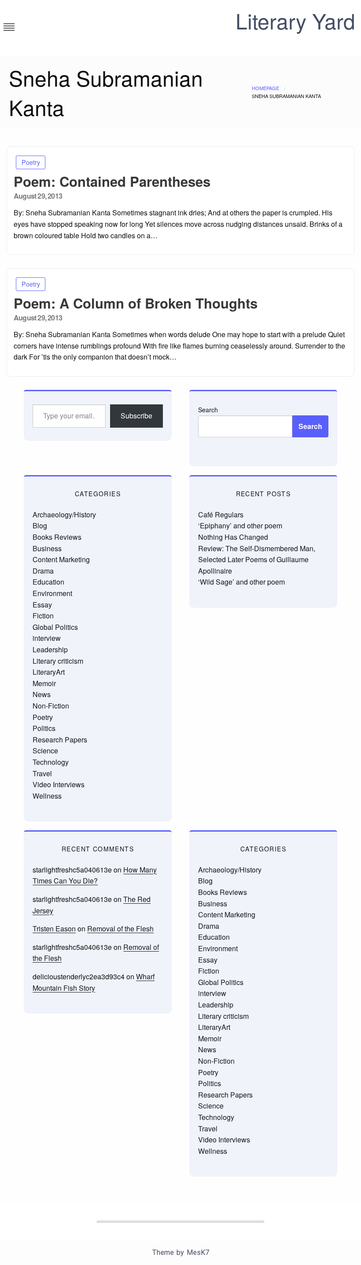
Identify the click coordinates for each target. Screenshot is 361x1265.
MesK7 (198, 1252)
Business (47, 548)
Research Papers (60, 739)
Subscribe (136, 416)
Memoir (44, 683)
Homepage (265, 87)
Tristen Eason (54, 928)
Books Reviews (57, 537)
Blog (40, 525)
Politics (44, 728)
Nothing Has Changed (233, 537)
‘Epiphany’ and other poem (240, 525)
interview (47, 638)
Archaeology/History (64, 514)
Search (208, 409)
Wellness (47, 796)
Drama (43, 571)
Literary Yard (295, 20)
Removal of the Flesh (120, 928)
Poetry (31, 162)
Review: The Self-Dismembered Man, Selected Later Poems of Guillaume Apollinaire (256, 559)
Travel (42, 773)
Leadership (50, 649)
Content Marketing (61, 559)
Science (45, 750)
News (42, 694)
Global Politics (55, 627)
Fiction (43, 616)
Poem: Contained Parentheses (112, 181)
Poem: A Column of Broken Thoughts (136, 303)
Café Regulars (220, 514)
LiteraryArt (49, 672)
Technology (51, 762)
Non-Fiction (51, 706)
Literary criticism (58, 661)
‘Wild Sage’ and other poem (241, 582)
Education (48, 582)
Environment (52, 593)
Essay (42, 605)
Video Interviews (59, 784)
